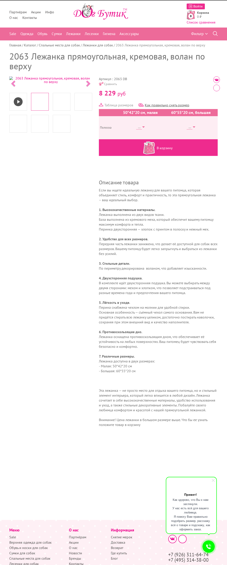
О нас (13, 17)
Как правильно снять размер (167, 105)
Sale (12, 33)
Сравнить (110, 84)
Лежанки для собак (98, 45)
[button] (13, 82)
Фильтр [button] (197, 33)
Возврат (117, 547)
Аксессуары (129, 33)
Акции (36, 12)
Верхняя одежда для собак (30, 542)
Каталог (30, 45)
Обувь (42, 33)
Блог (114, 558)
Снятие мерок (121, 537)
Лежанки (73, 33)
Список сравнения (201, 22)
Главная (15, 45)
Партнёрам (18, 12)
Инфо (49, 12)
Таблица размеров (118, 105)
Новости (75, 553)
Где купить (119, 553)
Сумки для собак (22, 553)
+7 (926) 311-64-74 (188, 554)
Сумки (57, 33)
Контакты (29, 17)
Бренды (75, 558)
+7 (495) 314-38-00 (188, 560)
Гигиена (109, 33)
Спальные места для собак (59, 45)
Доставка (118, 542)
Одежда (26, 33)
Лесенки (92, 33)
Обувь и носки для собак (28, 547)
